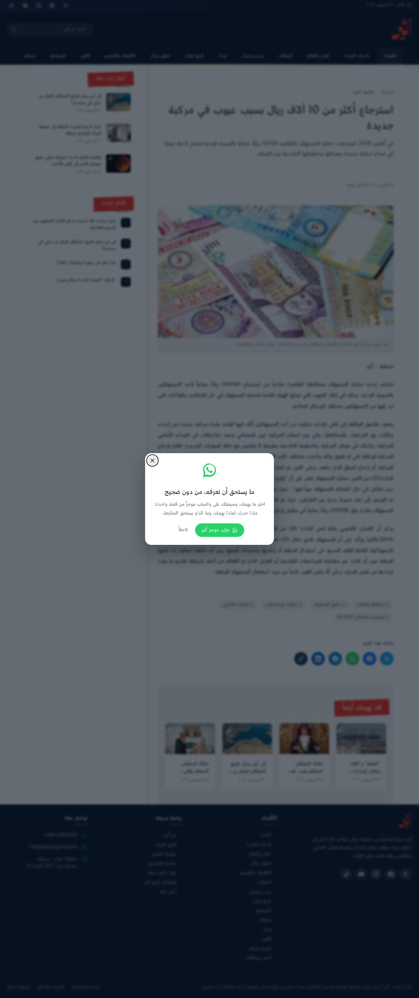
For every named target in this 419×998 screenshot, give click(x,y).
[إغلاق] (152, 460)
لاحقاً (183, 530)
